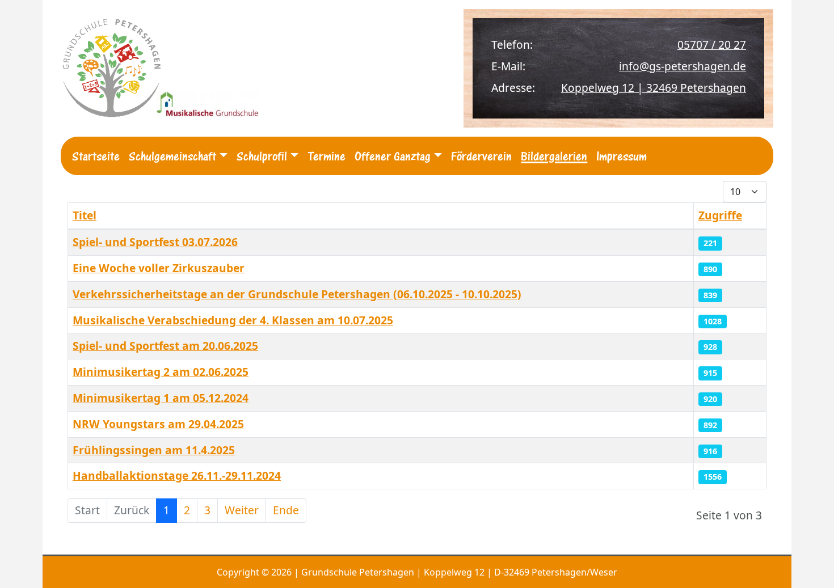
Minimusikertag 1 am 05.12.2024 (160, 397)
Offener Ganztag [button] (393, 156)
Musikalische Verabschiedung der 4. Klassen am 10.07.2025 (233, 320)
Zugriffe (720, 215)
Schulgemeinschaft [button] (172, 156)
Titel (84, 215)
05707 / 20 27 (711, 44)
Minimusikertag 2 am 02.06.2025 (160, 371)
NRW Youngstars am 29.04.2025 (158, 424)
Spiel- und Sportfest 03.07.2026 (155, 241)
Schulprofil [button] (262, 156)
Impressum (621, 156)
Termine (327, 156)
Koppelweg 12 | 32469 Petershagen (653, 87)
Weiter (242, 510)
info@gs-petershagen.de (682, 66)
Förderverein (481, 156)
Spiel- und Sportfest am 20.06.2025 (165, 345)
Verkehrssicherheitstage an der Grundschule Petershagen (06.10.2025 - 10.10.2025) (297, 294)
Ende (286, 510)
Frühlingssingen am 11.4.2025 (154, 450)
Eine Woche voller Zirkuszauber (159, 268)
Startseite (96, 156)
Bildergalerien (554, 156)
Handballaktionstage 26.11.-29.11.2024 (177, 475)
